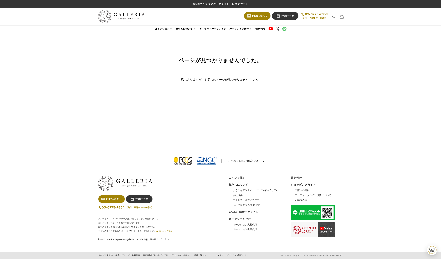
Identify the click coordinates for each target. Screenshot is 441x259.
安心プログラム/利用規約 (246, 205)
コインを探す (162, 28)
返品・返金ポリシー (203, 255)
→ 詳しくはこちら (164, 231)
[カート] (341, 16)
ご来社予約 (287, 16)
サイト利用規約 (105, 255)
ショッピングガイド (303, 184)
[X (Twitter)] (277, 29)
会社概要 (238, 195)
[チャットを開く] (432, 250)
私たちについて (184, 28)
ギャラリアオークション (212, 28)
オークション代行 (239, 28)
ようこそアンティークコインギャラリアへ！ (257, 190)
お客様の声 (301, 200)
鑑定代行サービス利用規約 (127, 255)
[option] (220, 4)
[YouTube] (271, 29)
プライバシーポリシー (181, 255)
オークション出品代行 (245, 229)
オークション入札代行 (245, 224)
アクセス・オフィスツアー (247, 200)
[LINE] (284, 29)
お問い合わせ (260, 16)
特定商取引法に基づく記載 (155, 255)
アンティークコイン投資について (313, 195)
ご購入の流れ (302, 190)
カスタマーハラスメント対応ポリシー (232, 255)
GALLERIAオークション (244, 212)
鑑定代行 (260, 28)
